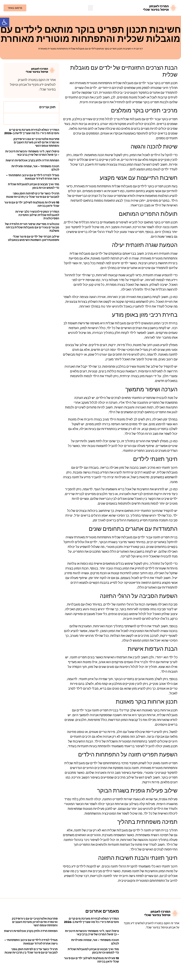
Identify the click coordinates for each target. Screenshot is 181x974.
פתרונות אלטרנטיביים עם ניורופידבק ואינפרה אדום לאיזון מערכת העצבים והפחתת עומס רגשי (36, 142)
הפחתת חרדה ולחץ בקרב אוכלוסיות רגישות (32, 160)
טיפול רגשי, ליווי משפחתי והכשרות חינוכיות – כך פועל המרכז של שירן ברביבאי (32, 153)
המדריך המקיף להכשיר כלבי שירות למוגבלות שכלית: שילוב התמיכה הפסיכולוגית (37, 215)
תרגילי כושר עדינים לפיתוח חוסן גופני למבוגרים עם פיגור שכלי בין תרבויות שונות (32, 195)
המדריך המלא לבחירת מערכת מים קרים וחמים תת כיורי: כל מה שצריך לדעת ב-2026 (31, 131)
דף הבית (138, 48)
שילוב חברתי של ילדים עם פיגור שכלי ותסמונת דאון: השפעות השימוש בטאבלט (33, 238)
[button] (4, 22)
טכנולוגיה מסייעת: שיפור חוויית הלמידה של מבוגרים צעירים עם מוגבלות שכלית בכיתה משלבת (32, 227)
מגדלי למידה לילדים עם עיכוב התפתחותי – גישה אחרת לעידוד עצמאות (32, 177)
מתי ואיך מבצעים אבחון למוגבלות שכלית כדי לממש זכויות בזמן (33, 186)
